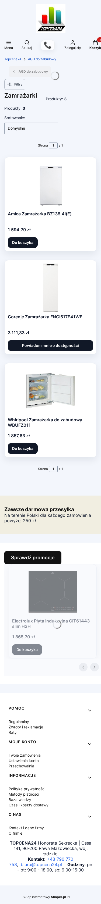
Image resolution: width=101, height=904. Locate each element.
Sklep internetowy (44, 897)
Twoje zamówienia (25, 755)
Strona (43, 145)
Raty (13, 732)
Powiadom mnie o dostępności (50, 345)
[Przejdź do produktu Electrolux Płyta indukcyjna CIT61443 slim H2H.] (53, 592)
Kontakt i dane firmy (26, 827)
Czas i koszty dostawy (28, 805)
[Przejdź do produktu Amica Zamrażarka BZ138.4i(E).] (50, 185)
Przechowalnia (21, 766)
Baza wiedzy (20, 799)
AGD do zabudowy (42, 59)
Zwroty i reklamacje (26, 727)
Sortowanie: (14, 117)
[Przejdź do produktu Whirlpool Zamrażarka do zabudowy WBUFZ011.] (50, 390)
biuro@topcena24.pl (41, 864)
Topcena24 (13, 59)
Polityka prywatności (27, 788)
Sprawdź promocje (33, 557)
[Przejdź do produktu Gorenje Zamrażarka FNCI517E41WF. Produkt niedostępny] (50, 288)
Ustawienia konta (24, 760)
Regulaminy (19, 721)
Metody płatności (24, 794)
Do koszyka (22, 242)
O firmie (15, 833)
